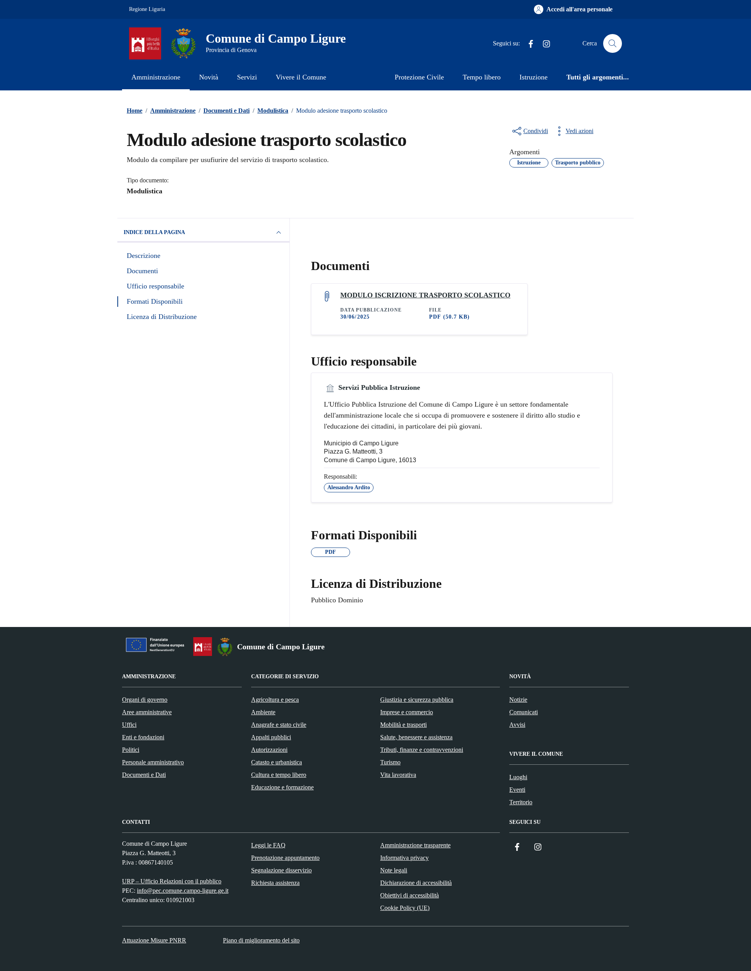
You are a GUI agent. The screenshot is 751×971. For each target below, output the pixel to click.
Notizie (518, 699)
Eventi (517, 789)
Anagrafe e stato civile (278, 724)
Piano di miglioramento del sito (261, 940)
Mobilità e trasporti (403, 724)
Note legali (393, 870)
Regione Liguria (147, 9)
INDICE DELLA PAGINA (154, 232)
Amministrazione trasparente (415, 845)
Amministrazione (155, 77)
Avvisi (517, 724)
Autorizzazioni (269, 749)
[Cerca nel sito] (612, 43)
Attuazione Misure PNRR (154, 940)
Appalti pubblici (271, 737)
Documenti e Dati (144, 774)
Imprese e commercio (406, 712)
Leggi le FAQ (268, 845)
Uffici (129, 724)
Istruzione (533, 77)
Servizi (247, 77)
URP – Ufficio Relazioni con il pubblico (171, 881)
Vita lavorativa (398, 774)
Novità (208, 77)
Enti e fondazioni (143, 737)
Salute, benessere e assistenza (416, 737)
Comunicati (523, 712)
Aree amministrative (147, 712)
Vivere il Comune (301, 77)
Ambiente (263, 712)
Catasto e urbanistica (276, 762)
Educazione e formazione (282, 787)
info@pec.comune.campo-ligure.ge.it (182, 890)
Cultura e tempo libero (278, 774)
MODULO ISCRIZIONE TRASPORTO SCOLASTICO (425, 295)
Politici (130, 749)
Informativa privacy (404, 857)
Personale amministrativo (153, 762)
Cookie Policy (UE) (404, 907)
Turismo (390, 762)
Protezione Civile (419, 77)
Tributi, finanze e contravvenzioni (421, 749)
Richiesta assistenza (275, 882)
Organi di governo (144, 699)
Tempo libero (482, 77)
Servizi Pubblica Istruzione (378, 387)
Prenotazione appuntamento (285, 857)
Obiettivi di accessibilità (409, 895)
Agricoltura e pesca (275, 699)
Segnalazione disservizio (281, 870)
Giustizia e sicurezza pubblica (416, 699)
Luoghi (518, 777)
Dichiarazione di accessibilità (416, 882)
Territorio (520, 802)
